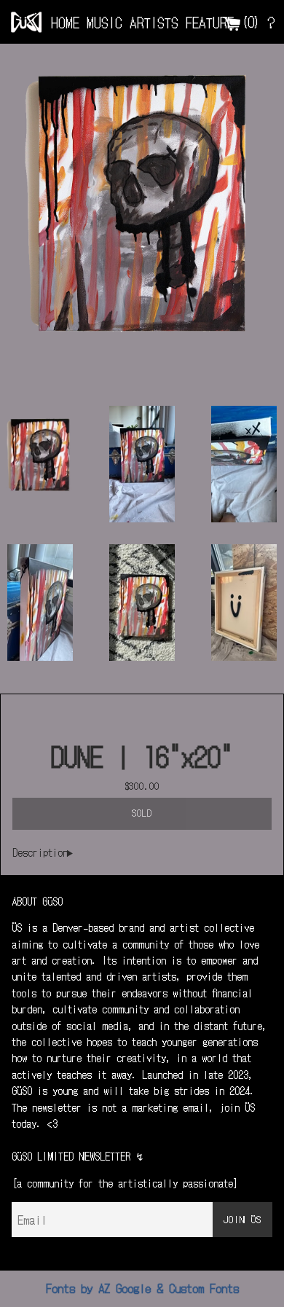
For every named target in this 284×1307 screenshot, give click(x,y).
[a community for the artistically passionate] (125, 1183)
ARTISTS (154, 21)
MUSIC (104, 21)
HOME (65, 21)
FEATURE (210, 21)
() (250, 21)
